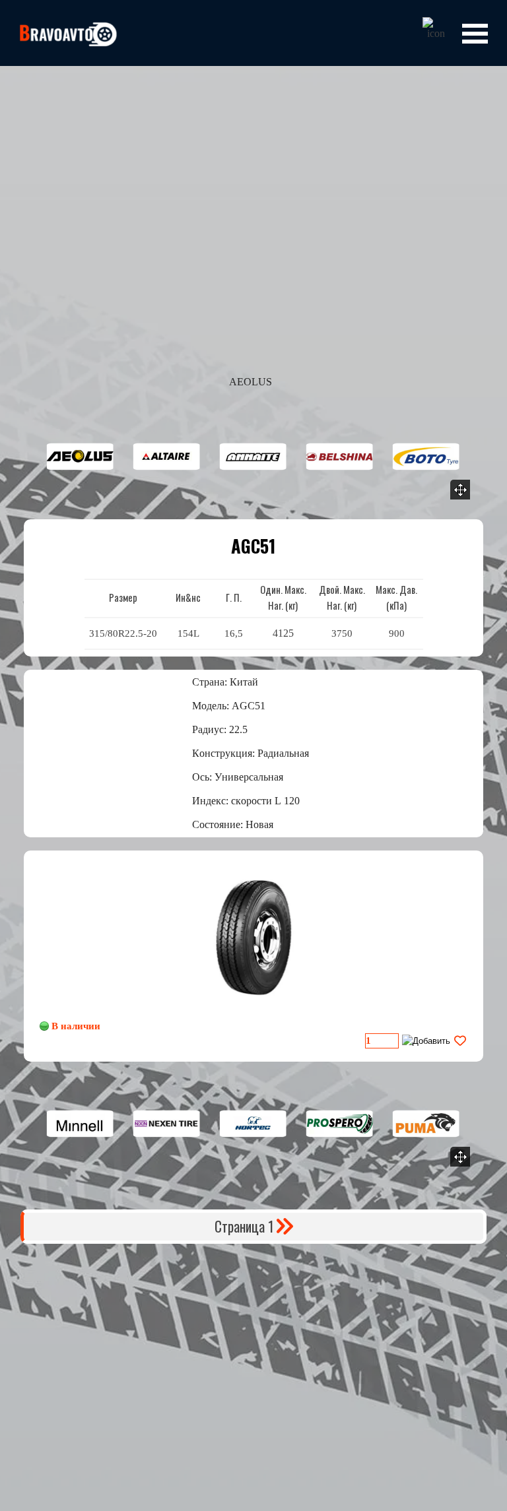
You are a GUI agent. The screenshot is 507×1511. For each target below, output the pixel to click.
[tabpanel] (253, 614)
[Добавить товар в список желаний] (460, 1041)
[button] (80, 456)
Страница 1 (244, 1226)
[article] (253, 956)
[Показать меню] (474, 33)
